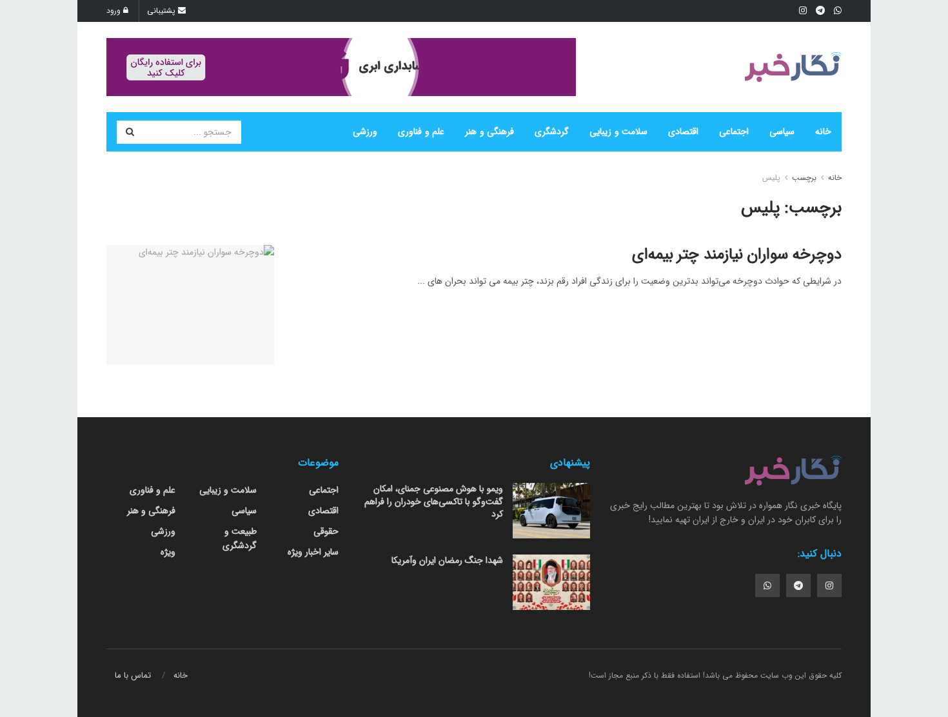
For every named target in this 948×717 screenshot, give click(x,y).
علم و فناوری (421, 131)
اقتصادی (683, 131)
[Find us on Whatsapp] (767, 585)
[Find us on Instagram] (829, 585)
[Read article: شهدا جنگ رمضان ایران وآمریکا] (551, 582)
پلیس (771, 178)
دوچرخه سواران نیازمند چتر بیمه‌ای (737, 254)
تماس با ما (133, 675)
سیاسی (782, 131)
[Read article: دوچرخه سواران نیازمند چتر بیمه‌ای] (190, 305)
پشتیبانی (162, 11)
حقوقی (326, 531)
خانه (823, 131)
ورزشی (365, 131)
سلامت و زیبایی (618, 131)
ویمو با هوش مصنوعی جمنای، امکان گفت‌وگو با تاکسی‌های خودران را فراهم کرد (433, 501)
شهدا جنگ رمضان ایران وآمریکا (447, 560)
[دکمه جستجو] (130, 132)
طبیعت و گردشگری (239, 538)
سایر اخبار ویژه (313, 552)
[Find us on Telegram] (798, 585)
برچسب (804, 178)
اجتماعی (734, 131)
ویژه (168, 552)
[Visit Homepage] (793, 67)
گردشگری (552, 131)
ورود (114, 11)
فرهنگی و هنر (489, 131)
